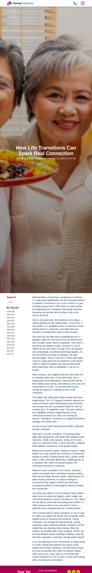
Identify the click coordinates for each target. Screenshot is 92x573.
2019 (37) (10, 333)
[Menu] (82, 3)
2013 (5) (10, 351)
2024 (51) (10, 318)
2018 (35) (10, 336)
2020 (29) (10, 330)
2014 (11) (10, 348)
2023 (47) (10, 321)
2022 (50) (10, 324)
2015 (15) (10, 345)
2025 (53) (10, 315)
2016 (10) (10, 342)
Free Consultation (48, 570)
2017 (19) (10, 339)
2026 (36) (10, 312)
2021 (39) (10, 327)
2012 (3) (10, 354)
